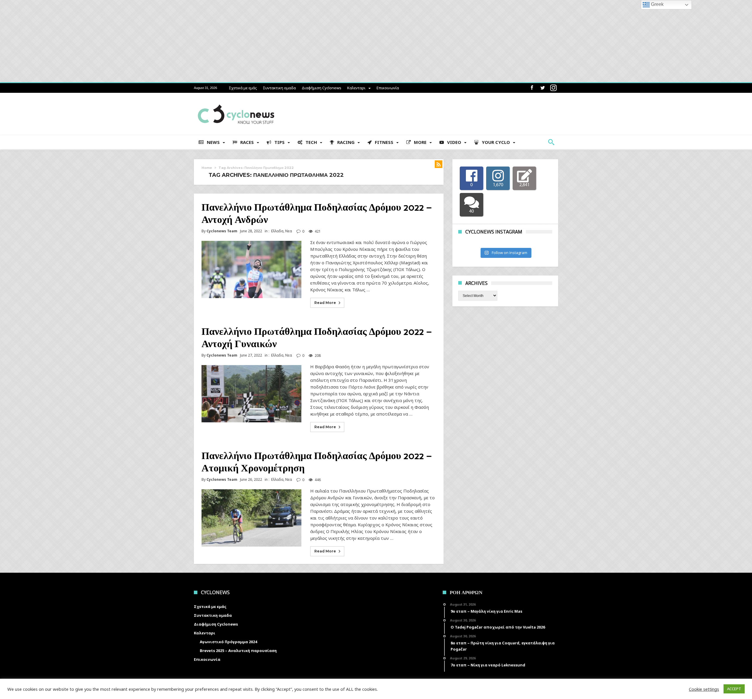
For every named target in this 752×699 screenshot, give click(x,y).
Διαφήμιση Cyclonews (321, 87)
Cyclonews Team (222, 231)
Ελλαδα (277, 230)
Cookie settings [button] (704, 689)
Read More (325, 302)
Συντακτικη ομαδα (279, 87)
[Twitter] (542, 88)
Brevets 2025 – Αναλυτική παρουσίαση (238, 650)
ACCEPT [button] (734, 688)
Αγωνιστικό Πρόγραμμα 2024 (228, 641)
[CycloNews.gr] (236, 101)
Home (207, 168)
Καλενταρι (356, 87)
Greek (657, 4)
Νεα (288, 230)
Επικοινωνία (388, 87)
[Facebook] (531, 88)
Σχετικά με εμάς (243, 87)
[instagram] (553, 88)
